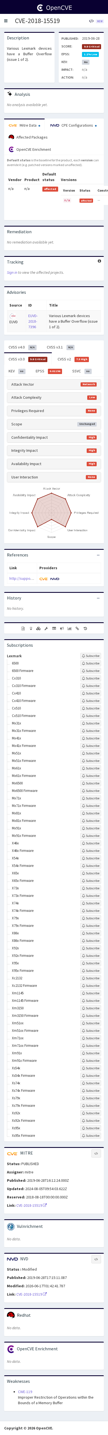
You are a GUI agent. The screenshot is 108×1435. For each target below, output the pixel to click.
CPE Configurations (77, 125)
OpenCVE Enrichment (33, 149)
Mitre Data (28, 125)
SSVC (81, 370)
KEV (16, 370)
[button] (6, 21)
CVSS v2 (72, 359)
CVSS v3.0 (27, 359)
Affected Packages (32, 137)
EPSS (48, 370)
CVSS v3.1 (60, 347)
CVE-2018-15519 (37, 20)
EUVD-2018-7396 (33, 321)
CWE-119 (25, 1391)
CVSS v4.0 (22, 347)
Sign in (12, 272)
